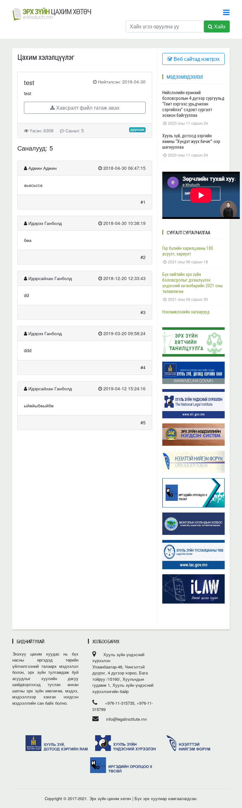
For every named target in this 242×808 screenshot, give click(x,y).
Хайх (219, 26)
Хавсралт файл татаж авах (87, 107)
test (29, 82)
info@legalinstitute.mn (126, 719)
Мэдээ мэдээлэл (185, 77)
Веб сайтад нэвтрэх (196, 58)
